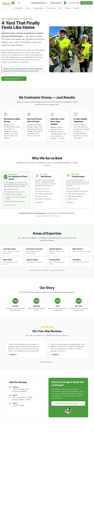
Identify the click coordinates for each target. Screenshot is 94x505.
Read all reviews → (47, 362)
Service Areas (51, 8)
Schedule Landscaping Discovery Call (67, 403)
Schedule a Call (86, 3)
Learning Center (39, 8)
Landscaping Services (38, 3)
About (28, 8)
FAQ (60, 8)
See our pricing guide (41, 216)
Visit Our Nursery (9, 205)
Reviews (68, 8)
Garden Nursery (56, 3)
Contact (76, 8)
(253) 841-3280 (74, 3)
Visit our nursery (54, 216)
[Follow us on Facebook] (64, 2)
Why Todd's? (19, 8)
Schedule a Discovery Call (12, 78)
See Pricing (38, 202)
